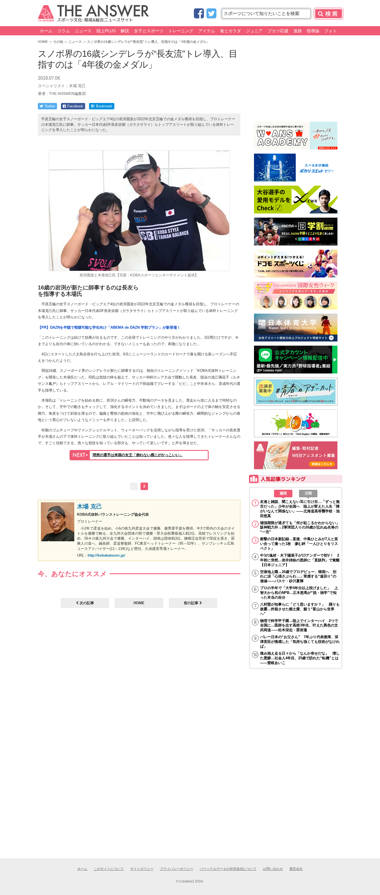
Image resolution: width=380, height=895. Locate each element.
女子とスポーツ (148, 30)
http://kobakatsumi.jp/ (106, 555)
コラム (63, 30)
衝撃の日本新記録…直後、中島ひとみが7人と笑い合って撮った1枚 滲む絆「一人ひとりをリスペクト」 (299, 543)
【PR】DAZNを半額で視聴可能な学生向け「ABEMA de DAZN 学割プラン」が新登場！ (109, 327)
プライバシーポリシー (176, 869)
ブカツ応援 (278, 30)
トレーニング (180, 30)
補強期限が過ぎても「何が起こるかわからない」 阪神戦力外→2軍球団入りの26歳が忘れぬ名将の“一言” (300, 527)
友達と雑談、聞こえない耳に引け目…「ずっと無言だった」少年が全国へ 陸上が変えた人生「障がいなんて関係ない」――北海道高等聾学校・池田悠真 (300, 509)
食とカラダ (230, 30)
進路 (297, 30)
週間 (283, 493)
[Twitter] (211, 13)
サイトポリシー (142, 869)
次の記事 (86, 603)
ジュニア (254, 30)
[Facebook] (199, 13)
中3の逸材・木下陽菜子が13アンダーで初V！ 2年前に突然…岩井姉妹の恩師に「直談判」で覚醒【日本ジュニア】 (300, 560)
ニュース (83, 30)
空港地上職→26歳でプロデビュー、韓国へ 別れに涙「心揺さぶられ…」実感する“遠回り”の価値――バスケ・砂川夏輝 (298, 576)
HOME (43, 41)
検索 (328, 14)
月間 (308, 493)
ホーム (46, 30)
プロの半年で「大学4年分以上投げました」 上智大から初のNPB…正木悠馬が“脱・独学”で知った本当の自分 (299, 592)
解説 (125, 30)
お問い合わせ (273, 869)
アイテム (206, 30)
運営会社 (296, 869)
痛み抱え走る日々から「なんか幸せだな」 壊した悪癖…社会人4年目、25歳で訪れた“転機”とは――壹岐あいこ (300, 658)
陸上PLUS (106, 30)
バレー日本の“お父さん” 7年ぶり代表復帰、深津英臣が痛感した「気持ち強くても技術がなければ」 (300, 641)
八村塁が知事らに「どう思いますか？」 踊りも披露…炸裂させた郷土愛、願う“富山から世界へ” (300, 609)
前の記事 (191, 603)
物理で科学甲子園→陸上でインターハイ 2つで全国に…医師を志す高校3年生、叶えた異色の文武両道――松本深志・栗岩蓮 (299, 625)
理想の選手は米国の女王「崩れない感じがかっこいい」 (138, 455)
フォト (330, 30)
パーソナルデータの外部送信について (228, 869)
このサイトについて (109, 869)
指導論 (313, 30)
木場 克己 (89, 506)
